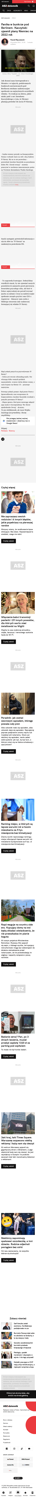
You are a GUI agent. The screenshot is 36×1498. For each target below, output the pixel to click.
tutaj (16, 185)
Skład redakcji (7, 1426)
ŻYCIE (9, 10)
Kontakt (5, 1429)
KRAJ (26, 10)
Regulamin (6, 1439)
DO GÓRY (17, 1478)
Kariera (5, 1423)
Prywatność (6, 1442)
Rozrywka (6, 1433)
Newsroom (6, 1436)
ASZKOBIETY (17, 10)
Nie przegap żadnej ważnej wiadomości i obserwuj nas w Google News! (18, 420)
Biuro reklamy (7, 1420)
